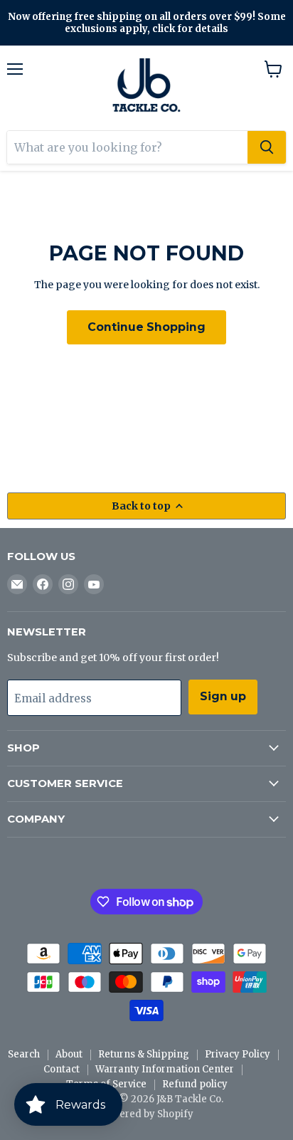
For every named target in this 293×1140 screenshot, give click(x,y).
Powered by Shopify (146, 1114)
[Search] (266, 147)
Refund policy (195, 1084)
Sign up (223, 696)
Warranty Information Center (164, 1069)
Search (24, 1054)
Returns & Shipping (143, 1054)
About (68, 1054)
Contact (61, 1069)
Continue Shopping (146, 327)
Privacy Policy (237, 1054)
